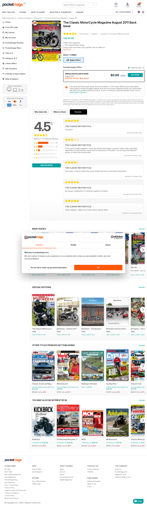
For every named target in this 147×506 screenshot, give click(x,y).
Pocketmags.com (121, 472)
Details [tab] (73, 245)
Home (7, 22)
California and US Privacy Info (15, 490)
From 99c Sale (11, 27)
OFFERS (22, 12)
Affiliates (90, 472)
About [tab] (107, 245)
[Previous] (34, 309)
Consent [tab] (39, 245)
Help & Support (11, 79)
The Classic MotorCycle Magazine (55, 18)
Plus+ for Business (11, 485)
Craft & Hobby (38, 12)
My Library (9, 32)
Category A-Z (11, 58)
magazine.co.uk (120, 474)
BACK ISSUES (39, 229)
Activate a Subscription (15, 74)
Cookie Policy (9, 495)
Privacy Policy (10, 488)
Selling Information (94, 481)
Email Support (37, 472)
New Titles (8, 472)
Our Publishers (10, 482)
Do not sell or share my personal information (49, 267)
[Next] (143, 249)
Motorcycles (38, 18)
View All (142, 229)
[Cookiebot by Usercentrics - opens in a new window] (113, 237)
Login (89, 486)
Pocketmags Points (66, 477)
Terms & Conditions (12, 493)
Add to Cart (41, 275)
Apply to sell (91, 484)
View (34, 275)
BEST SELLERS (8, 12)
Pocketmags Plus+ (13, 48)
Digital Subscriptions (9, 18)
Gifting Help (36, 484)
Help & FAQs (36, 469)
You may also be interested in (49, 400)
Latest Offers (11, 63)
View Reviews (46, 165)
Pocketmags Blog (11, 480)
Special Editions (41, 287)
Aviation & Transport (61, 12)
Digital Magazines (66, 480)
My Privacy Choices (12, 498)
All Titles (8, 469)
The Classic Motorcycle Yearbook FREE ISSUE (42, 329)
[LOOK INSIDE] (46, 61)
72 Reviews (84, 34)
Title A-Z (9, 53)
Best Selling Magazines (13, 474)
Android (62, 472)
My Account (10, 38)
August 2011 (73, 18)
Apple (62, 469)
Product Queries (93, 469)
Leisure (79, 12)
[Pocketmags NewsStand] (13, 4)
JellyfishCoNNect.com (123, 477)
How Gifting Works (38, 481)
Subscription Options (78, 92)
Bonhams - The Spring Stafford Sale (92, 329)
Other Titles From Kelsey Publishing (53, 345)
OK (98, 267)
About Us (118, 469)
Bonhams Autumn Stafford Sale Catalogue (116, 329)
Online (62, 474)
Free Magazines (10, 477)
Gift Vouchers (11, 69)
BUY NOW (135, 75)
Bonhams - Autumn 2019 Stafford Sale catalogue (67, 329)
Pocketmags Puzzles (14, 43)
